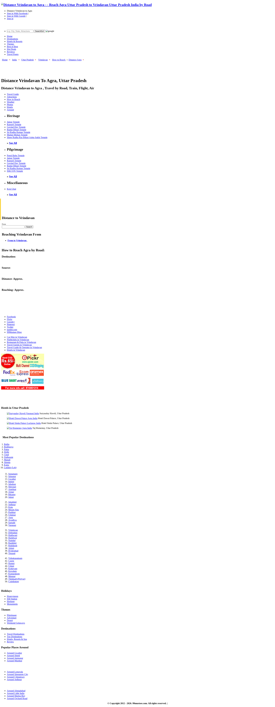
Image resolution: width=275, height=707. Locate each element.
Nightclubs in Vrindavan (18, 339)
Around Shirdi (13, 655)
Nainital (11, 540)
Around (10, 110)
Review (10, 642)
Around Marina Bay (16, 696)
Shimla (7, 462)
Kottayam (12, 568)
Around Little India (15, 693)
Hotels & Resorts (14, 41)
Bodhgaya (8, 447)
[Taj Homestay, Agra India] (19, 428)
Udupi (11, 566)
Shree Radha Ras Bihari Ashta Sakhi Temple (27, 137)
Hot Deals (11, 49)
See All (13, 143)
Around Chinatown (15, 677)
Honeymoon (12, 596)
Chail (6, 454)
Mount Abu (13, 510)
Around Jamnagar (15, 658)
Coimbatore (13, 581)
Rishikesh (12, 545)
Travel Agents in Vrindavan (19, 345)
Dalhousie (8, 457)
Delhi (6, 452)
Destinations (12, 39)
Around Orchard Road (17, 698)
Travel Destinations (15, 634)
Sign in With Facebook (17, 13)
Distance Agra (75, 60)
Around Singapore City (17, 674)
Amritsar (12, 489)
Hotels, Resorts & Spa (17, 639)
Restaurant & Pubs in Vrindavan (21, 342)
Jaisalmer (12, 502)
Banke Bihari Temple (16, 129)
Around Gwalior (14, 653)
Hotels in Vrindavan (16, 350)
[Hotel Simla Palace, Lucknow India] (24, 423)
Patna (6, 449)
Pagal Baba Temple (15, 155)
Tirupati (11, 553)
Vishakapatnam (15, 558)
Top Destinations (14, 636)
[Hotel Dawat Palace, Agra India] (22, 418)
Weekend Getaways (16, 623)
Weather (10, 102)
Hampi (11, 563)
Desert (10, 620)
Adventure (11, 618)
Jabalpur (12, 484)
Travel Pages (12, 54)
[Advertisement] (53, 67)
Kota (10, 507)
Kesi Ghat (11, 189)
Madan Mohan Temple (17, 135)
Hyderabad (13, 551)
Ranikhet (12, 543)
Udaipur (12, 515)
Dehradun (12, 532)
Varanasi (12, 525)
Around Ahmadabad (16, 690)
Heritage (11, 601)
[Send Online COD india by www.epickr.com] (22, 389)
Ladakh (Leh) (10, 467)
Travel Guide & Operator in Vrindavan (24, 347)
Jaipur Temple (13, 122)
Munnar (11, 576)
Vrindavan (43, 60)
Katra (6, 465)
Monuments (12, 604)
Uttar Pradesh (27, 60)
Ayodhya (12, 520)
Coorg (11, 561)
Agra (10, 517)
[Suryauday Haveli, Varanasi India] (23, 413)
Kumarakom (14, 574)
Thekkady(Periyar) (16, 579)
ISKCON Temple (15, 171)
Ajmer (11, 492)
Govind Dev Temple (16, 127)
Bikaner (11, 494)
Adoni (11, 548)
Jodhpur (12, 504)
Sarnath (11, 522)
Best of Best (12, 46)
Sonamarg (12, 474)
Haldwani (12, 535)
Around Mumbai (14, 660)
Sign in (10, 18)
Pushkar (12, 512)
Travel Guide (13, 94)
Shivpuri (12, 487)
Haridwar (12, 538)
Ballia (6, 444)
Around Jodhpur (14, 679)
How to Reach (59, 60)
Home (9, 36)
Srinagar (12, 476)
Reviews (11, 52)
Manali (7, 460)
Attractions (12, 97)
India (14, 60)
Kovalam (12, 571)
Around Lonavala (15, 672)
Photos (10, 104)
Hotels (10, 107)
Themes (10, 44)
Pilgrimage (12, 615)
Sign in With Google (16, 16)
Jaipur (11, 497)
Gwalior (12, 479)
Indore (11, 481)
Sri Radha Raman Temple (18, 132)
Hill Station (12, 599)
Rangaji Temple (14, 124)
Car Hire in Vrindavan (17, 337)
